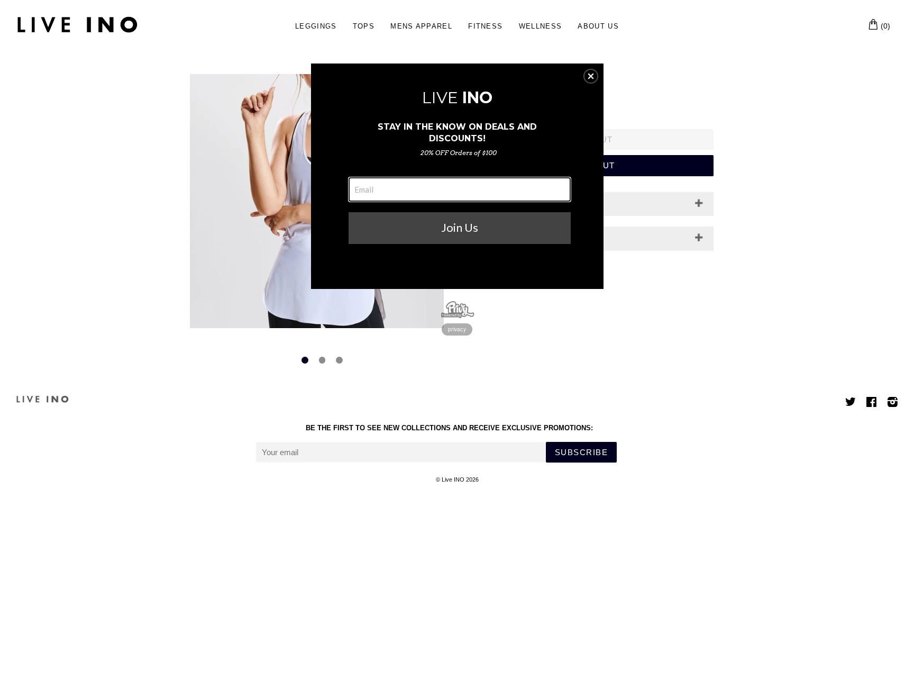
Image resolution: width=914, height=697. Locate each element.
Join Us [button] (459, 227)
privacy (457, 329)
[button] (590, 76)
